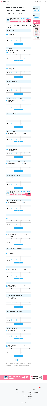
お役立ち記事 (36, 1)
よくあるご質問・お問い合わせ (37, 392)
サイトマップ (35, 396)
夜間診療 (15, 4)
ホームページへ (18, 43)
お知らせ (40, 1)
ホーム (6, 4)
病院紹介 (34, 393)
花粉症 (17, 393)
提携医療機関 (29, 398)
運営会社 (34, 391)
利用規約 (29, 391)
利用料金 (23, 392)
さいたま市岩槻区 (12, 4)
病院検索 (8, 4)
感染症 (17, 396)
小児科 (17, 392)
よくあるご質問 (44, 1)
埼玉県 (9, 4)
